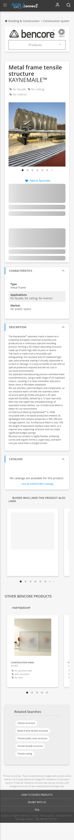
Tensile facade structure (30, 746)
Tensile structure (26, 723)
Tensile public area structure (32, 738)
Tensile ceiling (24, 753)
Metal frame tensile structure (32, 730)
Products (35, 45)
